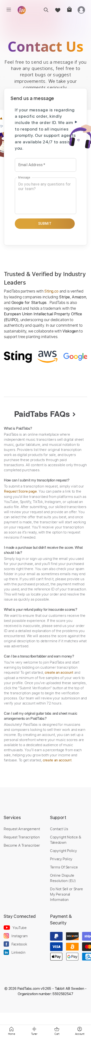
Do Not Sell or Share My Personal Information (66, 894)
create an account (59, 672)
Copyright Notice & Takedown (65, 840)
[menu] (9, 10)
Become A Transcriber (22, 845)
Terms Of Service (64, 867)
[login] (81, 10)
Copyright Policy (63, 850)
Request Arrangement (22, 828)
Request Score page (20, 491)
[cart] (69, 10)
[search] (46, 10)
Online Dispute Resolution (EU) (63, 878)
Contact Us (59, 828)
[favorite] (57, 10)
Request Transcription (22, 837)
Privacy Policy (61, 858)
